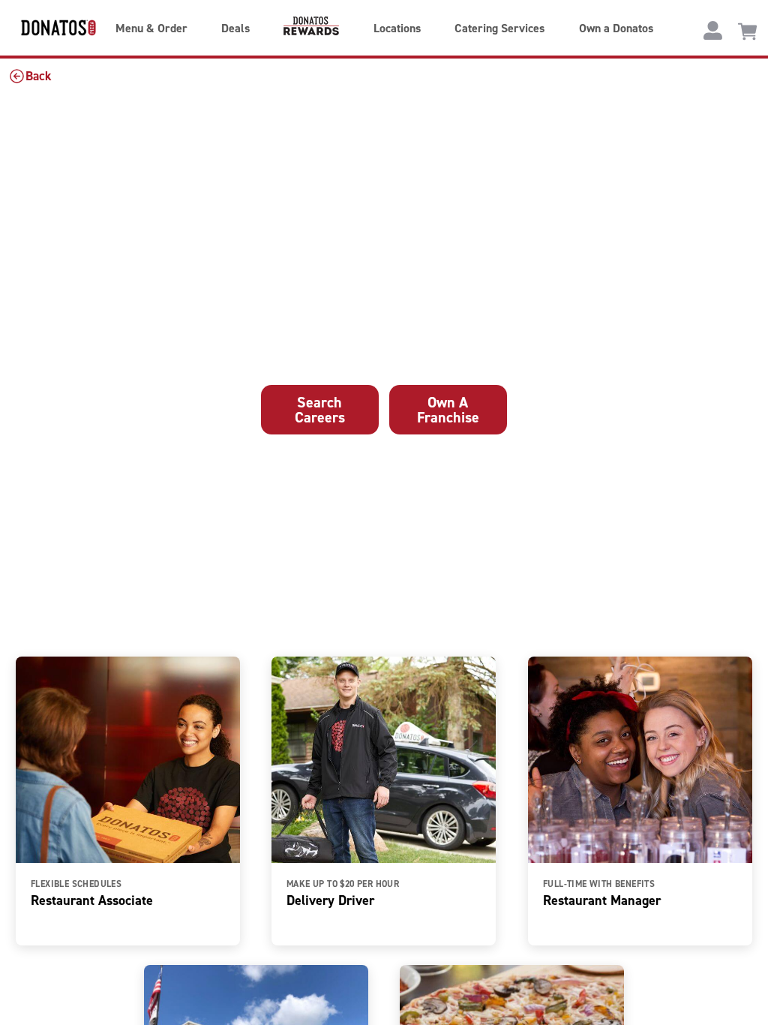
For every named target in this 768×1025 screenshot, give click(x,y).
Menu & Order (152, 28)
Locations (397, 28)
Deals (235, 28)
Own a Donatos (616, 28)
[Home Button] (49, 27)
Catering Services (499, 28)
